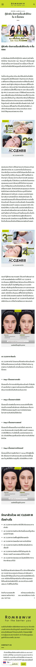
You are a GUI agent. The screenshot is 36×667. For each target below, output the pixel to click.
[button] (2, 4)
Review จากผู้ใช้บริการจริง (18, 11)
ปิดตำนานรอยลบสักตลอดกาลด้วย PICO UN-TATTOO (8, 595)
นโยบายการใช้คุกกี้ (27, 660)
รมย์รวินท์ (7, 581)
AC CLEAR (15, 169)
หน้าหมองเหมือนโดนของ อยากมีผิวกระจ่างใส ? (26, 595)
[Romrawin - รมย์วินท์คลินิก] (18, 4)
